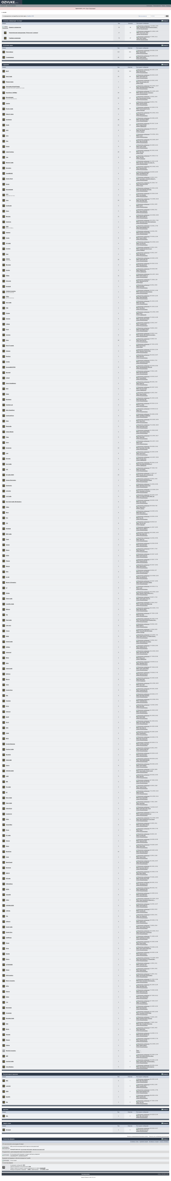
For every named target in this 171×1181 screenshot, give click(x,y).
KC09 (140, 442)
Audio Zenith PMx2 (144, 668)
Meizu (7, 657)
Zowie (141, 83)
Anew (7, 857)
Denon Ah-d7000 (143, 184)
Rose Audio (9, 797)
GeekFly (8, 1096)
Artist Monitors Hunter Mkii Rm (146, 1067)
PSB (7, 308)
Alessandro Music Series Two (146, 87)
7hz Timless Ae (143, 916)
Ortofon (8, 270)
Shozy (7, 846)
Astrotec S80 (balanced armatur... (147, 335)
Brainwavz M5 (142, 399)
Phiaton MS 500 (143, 561)
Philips (7, 275)
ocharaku (8, 491)
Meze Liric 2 (142, 512)
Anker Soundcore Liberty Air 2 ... (147, 900)
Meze (7, 512)
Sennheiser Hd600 (144, 119)
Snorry (7, 765)
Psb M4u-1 (142, 308)
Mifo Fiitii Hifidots (143, 1080)
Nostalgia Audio (10, 1018)
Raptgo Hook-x (143, 954)
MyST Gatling (143, 38)
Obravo (8, 566)
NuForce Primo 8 (143, 674)
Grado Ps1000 (143, 125)
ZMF (7, 1056)
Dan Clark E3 (142, 501)
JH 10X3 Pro (142, 243)
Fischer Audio (9, 108)
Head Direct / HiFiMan (11, 92)
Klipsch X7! (142, 114)
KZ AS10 (141, 792)
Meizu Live (142, 658)
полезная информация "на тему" (12, 21)
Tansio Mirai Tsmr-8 (144, 824)
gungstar (142, 632)
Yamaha (8, 318)
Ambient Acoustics (11, 291)
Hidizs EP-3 (142, 507)
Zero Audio (8, 464)
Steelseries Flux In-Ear (144, 485)
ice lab (7, 577)
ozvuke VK (3, 5)
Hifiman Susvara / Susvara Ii (146, 92)
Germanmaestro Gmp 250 (145, 367)
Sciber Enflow (142, 57)
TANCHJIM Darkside (144, 760)
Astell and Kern (10, 415)
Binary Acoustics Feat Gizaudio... (147, 980)
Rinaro (7, 550)
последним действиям (26, 1149)
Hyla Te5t (141, 706)
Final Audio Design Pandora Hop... (147, 620)
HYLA (7, 706)
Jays (7, 135)
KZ (6, 792)
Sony (7, 200)
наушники (6, 64)
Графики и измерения (14, 38)
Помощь (168, 5)
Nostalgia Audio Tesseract (145, 1018)
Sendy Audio (9, 927)
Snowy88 (8, 894)
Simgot (8, 544)
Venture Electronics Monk (145, 480)
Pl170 (140, 313)
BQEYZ (8, 873)
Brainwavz (8, 399)
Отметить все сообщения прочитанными (159, 1136)
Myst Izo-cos (142, 71)
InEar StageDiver (10, 410)
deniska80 (42, 1168)
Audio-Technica (10, 152)
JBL (7, 1116)
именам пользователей (38, 1149)
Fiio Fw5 (141, 1102)
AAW (7, 776)
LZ (6, 587)
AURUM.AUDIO (10, 905)
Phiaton (8, 561)
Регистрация (92, 8)
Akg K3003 (142, 130)
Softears (8, 921)
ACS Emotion (142, 195)
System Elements (10, 744)
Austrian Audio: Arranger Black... (147, 1061)
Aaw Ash (141, 776)
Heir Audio (8, 302)
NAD (7, 388)
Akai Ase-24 (142, 254)
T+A (7, 1002)
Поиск (163, 5)
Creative (8, 248)
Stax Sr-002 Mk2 (143, 141)
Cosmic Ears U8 (143, 690)
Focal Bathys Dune (144, 329)
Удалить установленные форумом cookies (137, 1136)
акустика (5, 1109)
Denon (7, 184)
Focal (7, 329)
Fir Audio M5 (142, 835)
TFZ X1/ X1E (142, 523)
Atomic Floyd (9, 178)
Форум (82, 1177)
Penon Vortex (142, 943)
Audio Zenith (9, 668)
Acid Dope (142, 803)
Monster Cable (9, 162)
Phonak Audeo (9, 82)
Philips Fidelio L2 (143, 275)
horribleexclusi (22, 1155)
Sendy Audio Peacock (144, 927)
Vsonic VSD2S (143, 238)
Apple (7, 733)
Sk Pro (141, 205)
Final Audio (9, 620)
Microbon (8, 265)
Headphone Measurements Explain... (149, 27)
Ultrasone (8, 281)
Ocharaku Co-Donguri (144, 491)
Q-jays (141, 135)
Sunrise (8, 103)
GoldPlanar (9, 937)
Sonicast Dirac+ (143, 711)
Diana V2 (141, 383)
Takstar (8, 841)
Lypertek (8, 1086)
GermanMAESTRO (10, 367)
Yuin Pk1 (141, 157)
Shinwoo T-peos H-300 (145, 351)
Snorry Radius (142, 765)
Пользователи (157, 5)
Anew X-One (142, 857)
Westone (8, 216)
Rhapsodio (8, 426)
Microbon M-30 (143, 265)
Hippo (7, 394)
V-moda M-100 (143, 324)
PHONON (8, 528)
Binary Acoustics (10, 980)
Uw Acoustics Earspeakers (145, 975)
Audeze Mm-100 (143, 259)
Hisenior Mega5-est (144, 1034)
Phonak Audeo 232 (144, 82)
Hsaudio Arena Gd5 (144, 878)
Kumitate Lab (9, 405)
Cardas (8, 361)
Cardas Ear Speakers (144, 361)
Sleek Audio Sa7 (143, 76)
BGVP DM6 (142, 717)
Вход (87, 8)
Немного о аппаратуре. (15, 27)
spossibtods (13, 1155)
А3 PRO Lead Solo (144, 744)
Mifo (7, 1080)
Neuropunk (9, 1007)
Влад (141, 282)
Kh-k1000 (141, 286)
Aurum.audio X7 (143, 905)
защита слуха (7, 1123)
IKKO (7, 738)
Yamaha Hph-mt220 (144, 318)
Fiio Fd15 (141, 614)
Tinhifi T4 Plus (142, 787)
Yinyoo (7, 631)
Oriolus (8, 593)
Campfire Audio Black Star (145, 604)
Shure (7, 211)
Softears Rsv (142, 921)
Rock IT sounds (10, 345)
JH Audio (8, 243)
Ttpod (7, 539)
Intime (7, 997)
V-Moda (8, 324)
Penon (7, 943)
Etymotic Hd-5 (142, 458)
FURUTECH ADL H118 (145, 808)
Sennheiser (9, 119)
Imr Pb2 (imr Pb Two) (144, 781)
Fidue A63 (141, 437)
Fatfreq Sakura (143, 1045)
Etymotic (8, 458)
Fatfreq (8, 1045)
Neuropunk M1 (143, 1007)
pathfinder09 (143, 126)
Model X (141, 625)
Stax (7, 141)
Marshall (8, 372)
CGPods (8, 910)
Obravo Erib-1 (142, 566)
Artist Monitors (10, 1067)
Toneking (8, 701)
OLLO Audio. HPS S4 (144, 722)
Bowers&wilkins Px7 (144, 227)
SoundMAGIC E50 (143, 173)
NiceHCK (8, 754)
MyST (7, 71)
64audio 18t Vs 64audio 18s (146, 475)
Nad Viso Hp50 (143, 388)
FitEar (7, 296)
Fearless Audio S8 (143, 749)
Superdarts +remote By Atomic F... (147, 179)
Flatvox (8, 991)
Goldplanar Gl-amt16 (144, 937)
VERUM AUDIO (10, 770)
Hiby (7, 1024)
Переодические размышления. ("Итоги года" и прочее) (23, 32)
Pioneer (8, 1040)
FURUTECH (9, 808)
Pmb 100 (141, 356)
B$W (7, 226)
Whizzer (8, 609)
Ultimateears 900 (143, 884)
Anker (7, 900)
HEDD (7, 889)
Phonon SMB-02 (143, 528)
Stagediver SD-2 (143, 663)
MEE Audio (8, 534)
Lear (7, 453)
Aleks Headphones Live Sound (147, 819)
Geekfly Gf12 (142, 1096)
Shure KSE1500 (143, 211)
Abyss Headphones (11, 383)
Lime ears (8, 625)
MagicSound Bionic (144, 862)
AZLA (7, 684)
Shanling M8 (142, 52)
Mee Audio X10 (143, 534)
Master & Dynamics (11, 582)
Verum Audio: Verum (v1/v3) (146, 771)
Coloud (8, 378)
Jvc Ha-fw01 (142, 469)
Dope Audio (9, 803)
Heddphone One (143, 889)
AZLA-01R (142, 684)
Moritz (7, 1029)
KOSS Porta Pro (143, 555)
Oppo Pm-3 (142, 421)
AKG (7, 130)
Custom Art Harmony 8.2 (145, 814)
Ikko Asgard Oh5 (143, 738)
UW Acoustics (9, 975)
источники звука (8, 45)
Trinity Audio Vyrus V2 (144, 598)
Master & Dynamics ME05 (145, 582)
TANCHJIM (8, 760)
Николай (142, 524)
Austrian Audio (10, 1061)
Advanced (8, 652)
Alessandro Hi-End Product (13, 86)
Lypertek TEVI (142, 1086)
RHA (7, 571)
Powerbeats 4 (142, 733)
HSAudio (8, 878)
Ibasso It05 (142, 679)
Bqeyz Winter (142, 873)
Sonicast (8, 711)
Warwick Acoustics (11, 1050)
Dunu (7, 340)
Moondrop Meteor (143, 851)
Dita (7, 695)
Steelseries (9, 485)
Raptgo (8, 953)
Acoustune (8, 1013)
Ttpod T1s (141, 539)
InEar (7, 663)
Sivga (7, 948)
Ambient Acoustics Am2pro (145, 291)
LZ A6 (140, 588)
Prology (8, 313)
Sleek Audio (9, 76)
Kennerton (8, 448)
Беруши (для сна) (143, 1130)
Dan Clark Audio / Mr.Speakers (13, 501)
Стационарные (10, 57)
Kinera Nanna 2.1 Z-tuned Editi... (147, 959)
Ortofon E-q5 (142, 270)
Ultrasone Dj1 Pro (143, 281)
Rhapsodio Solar (143, 426)
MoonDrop (8, 851)
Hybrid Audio (9, 641)
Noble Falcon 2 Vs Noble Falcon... (147, 636)
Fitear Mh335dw (143, 297)
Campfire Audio (10, 604)
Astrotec (8, 335)
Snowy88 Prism (143, 894)
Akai (7, 254)
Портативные (9, 52)
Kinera (7, 959)
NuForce (8, 674)
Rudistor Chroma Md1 (144, 232)
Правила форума (11, 5)
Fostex (7, 146)
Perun (7, 830)
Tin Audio (8, 787)
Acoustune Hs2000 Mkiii (145, 1013)
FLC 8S (141, 518)
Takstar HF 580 (143, 841)
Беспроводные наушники (10, 1074)
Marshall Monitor (143, 372)
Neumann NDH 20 (143, 867)
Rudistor (8, 232)
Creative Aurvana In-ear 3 (145, 248)
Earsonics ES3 (143, 168)
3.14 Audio (8, 496)
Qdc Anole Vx (142, 727)
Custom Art (9, 814)
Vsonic (7, 238)
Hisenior (8, 1034)
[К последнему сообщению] (143, 25)
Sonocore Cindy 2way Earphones (147, 222)
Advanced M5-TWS (144, 652)
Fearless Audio (10, 749)
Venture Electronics (11, 480)
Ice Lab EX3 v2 (143, 577)
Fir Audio (8, 835)
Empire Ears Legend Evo (145, 932)
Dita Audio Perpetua (144, 695)
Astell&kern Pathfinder (144, 415)
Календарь (149, 5)
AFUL (7, 986)
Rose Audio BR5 (143, 797)
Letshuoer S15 (143, 964)
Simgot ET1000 (143, 544)
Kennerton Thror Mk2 (144, 448)
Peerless (8, 356)
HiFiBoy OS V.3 (143, 647)
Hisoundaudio (9, 189)
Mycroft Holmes (144, 28)
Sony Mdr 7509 (143, 200)
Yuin (7, 157)
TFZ (7, 523)
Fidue (7, 437)
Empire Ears (9, 932)
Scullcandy (9, 205)
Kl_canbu (141, 405)
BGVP (7, 717)
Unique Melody (9, 431)
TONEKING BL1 (143, 701)
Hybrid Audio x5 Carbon (145, 641)
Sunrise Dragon (143, 103)
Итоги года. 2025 (144, 32)
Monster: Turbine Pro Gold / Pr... (147, 162)
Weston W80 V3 (143, 216)
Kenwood (8, 286)
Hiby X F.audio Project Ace (145, 1024)
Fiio (7, 614)
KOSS (7, 555)
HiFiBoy (8, 647)
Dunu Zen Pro (142, 340)
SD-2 (140, 410)
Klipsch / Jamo (9, 114)
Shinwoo (8, 351)
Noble (7, 636)
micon (141, 185)
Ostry (7, 442)
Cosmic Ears (9, 690)
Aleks (7, 819)
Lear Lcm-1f (142, 453)
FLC (7, 518)
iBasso (8, 679)
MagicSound (9, 862)
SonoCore (8, 222)
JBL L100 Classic (143, 1116)
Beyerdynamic (9, 97)
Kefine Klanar (142, 970)
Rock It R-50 (142, 345)
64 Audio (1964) (10, 474)
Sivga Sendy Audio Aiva (145, 948)
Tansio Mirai (9, 824)
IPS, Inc (93, 1177)
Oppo (7, 421)
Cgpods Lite (142, 910)
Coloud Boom (142, 378)
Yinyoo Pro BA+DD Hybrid (145, 631)
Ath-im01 (141, 152)
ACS (7, 194)
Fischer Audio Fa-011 (144, 108)
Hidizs (7, 507)
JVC (7, 469)
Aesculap (142, 110)
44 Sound (8, 1130)
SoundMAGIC (9, 173)
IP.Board (86, 1177)
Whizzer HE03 (142, 609)
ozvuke (4, 12)
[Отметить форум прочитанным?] (5, 27)
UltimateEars (9, 884)
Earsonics (8, 168)
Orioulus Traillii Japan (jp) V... (146, 593)
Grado (7, 125)
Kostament (142, 680)
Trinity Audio (9, 598)
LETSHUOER (9, 964)
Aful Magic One (143, 986)
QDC (7, 727)
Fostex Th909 (142, 146)
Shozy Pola (142, 846)
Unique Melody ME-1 (144, 431)
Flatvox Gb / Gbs (143, 991)
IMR (7, 781)
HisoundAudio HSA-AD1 (145, 189)
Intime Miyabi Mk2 (143, 997)
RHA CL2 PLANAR (144, 571)
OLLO (7, 722)
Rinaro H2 (141, 550)
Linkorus (142, 131)
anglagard (142, 158)
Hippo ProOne (142, 394)
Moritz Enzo (142, 1029)
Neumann (8, 867)
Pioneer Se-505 (143, 1040)
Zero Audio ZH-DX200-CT (145, 464)
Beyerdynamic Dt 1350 (145, 98)
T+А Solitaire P (143, 1002)
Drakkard (142, 250)
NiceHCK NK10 (143, 754)
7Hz (7, 916)
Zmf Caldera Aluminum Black (146, 1056)
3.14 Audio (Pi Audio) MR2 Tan (146, 496)
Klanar (7, 970)
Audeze (8, 259)
